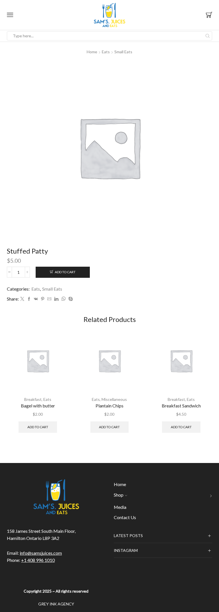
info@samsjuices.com (41, 553)
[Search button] (207, 36)
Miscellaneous (114, 399)
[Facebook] (29, 299)
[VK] (36, 299)
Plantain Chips (109, 405)
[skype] (70, 299)
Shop (118, 494)
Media (120, 507)
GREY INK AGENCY (56, 603)
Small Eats (123, 51)
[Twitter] (22, 299)
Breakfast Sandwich (181, 405)
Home (92, 51)
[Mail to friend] (49, 299)
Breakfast (33, 399)
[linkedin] (56, 299)
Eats (106, 51)
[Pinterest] (42, 299)
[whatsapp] (63, 299)
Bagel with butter (38, 405)
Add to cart (65, 272)
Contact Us (125, 517)
